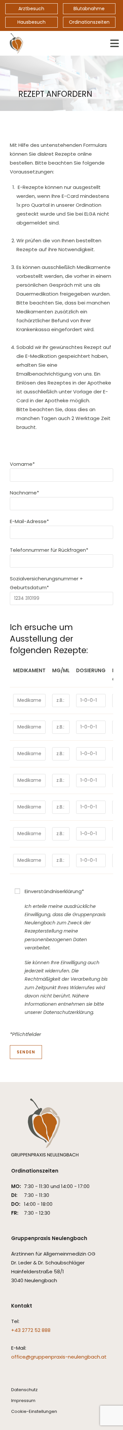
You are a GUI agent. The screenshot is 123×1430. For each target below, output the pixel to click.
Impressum (23, 1400)
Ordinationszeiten (89, 22)
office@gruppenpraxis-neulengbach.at (59, 1356)
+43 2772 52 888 (31, 1330)
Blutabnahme (89, 8)
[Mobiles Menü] (115, 43)
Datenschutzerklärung (68, 1012)
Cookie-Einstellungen (34, 1411)
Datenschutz (24, 1390)
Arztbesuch (31, 8)
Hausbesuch (31, 22)
